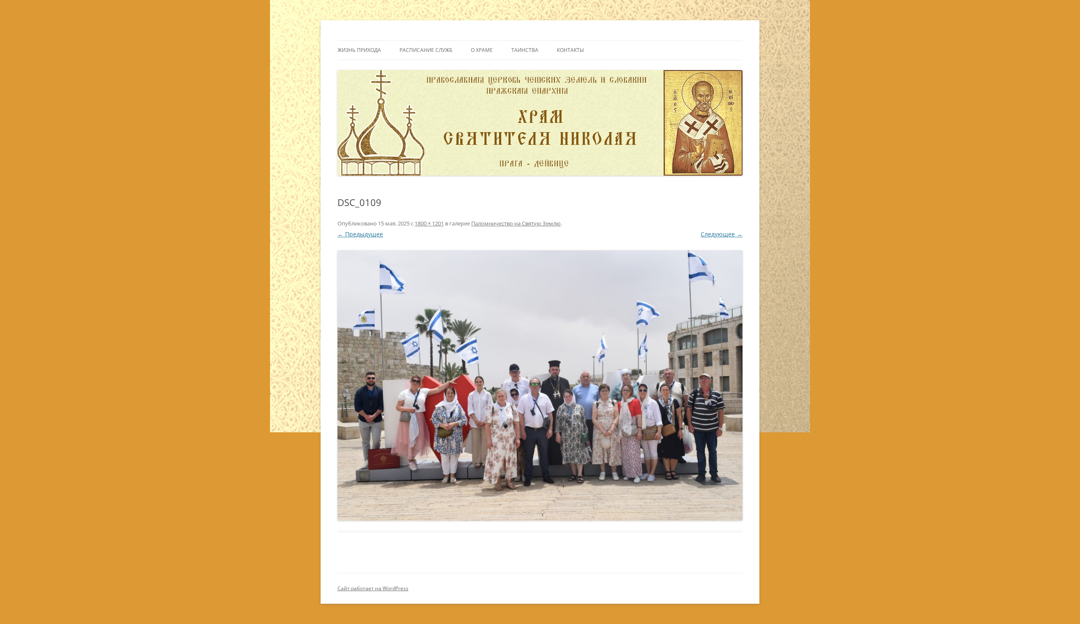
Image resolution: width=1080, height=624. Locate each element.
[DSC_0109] (540, 385)
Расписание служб (426, 50)
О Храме (482, 50)
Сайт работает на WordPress (373, 588)
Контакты (570, 50)
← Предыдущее (360, 234)
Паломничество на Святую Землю (516, 223)
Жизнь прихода (359, 50)
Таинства (524, 50)
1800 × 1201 (429, 223)
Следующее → (721, 234)
